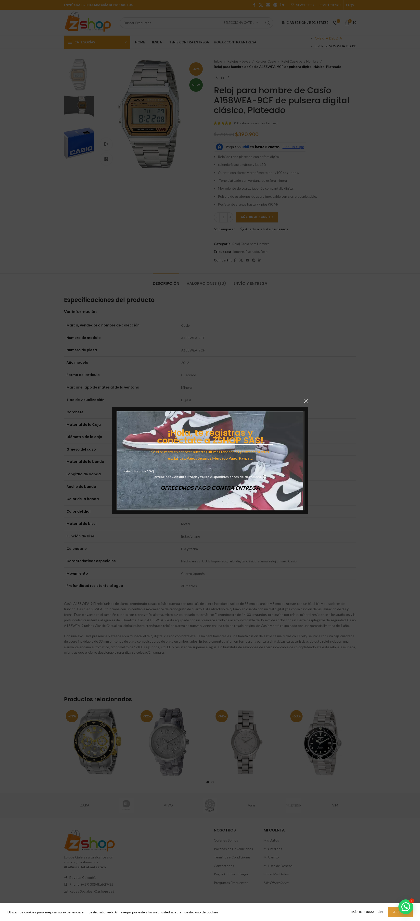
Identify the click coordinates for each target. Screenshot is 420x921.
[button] (405, 906)
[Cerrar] (306, 401)
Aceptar (400, 912)
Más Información (367, 912)
